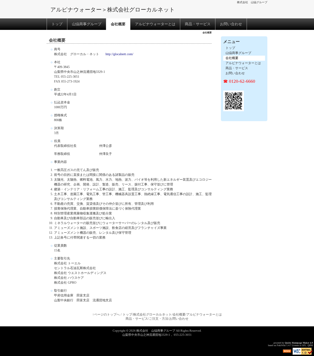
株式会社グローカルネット (152, 314)
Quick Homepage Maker (297, 343)
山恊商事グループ (86, 24)
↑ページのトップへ (106, 314)
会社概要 (118, 24)
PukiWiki (281, 345)
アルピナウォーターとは (155, 24)
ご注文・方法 (158, 318)
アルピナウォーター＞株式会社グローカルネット (112, 10)
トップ (57, 24)
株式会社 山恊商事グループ (155, 330)
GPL (304, 345)
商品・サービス (198, 24)
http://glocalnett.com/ (119, 54)
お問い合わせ (231, 24)
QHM (310, 345)
